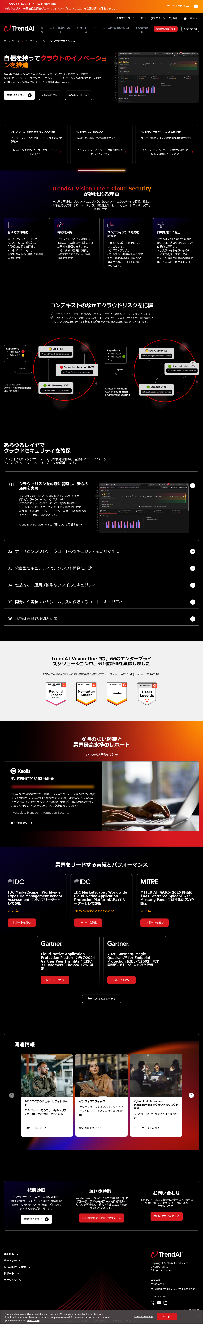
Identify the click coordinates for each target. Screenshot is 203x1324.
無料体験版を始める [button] (165, 28)
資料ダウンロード (125, 18)
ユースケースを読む (145, 1128)
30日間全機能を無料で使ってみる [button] (101, 1218)
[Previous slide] (11, 1095)
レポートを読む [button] (22, 923)
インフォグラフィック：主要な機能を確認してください (100, 152)
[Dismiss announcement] (196, 6)
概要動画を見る (16, 95)
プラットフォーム (34, 41)
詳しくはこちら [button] (176, 6)
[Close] (197, 1316)
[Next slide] (191, 1095)
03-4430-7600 (159, 1296)
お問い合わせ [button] (190, 28)
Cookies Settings (143, 1316)
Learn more (33, 1320)
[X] (153, 1303)
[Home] (167, 1254)
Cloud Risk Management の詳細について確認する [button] (48, 524)
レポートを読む (34, 1128)
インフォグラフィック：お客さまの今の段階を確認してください (165, 152)
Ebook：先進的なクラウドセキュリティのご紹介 (35, 152)
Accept (167, 1316)
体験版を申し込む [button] (78, 95)
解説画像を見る (88, 1128)
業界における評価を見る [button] (101, 999)
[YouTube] (159, 1303)
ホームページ (11, 41)
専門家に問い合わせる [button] (166, 1216)
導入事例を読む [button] (19, 823)
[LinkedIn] (165, 1303)
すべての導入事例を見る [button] (100, 754)
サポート (142, 18)
